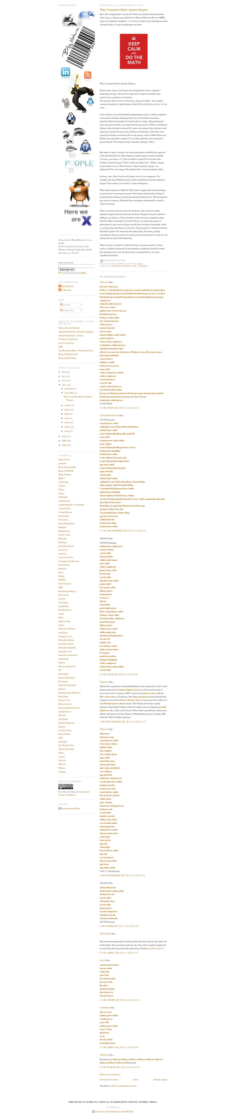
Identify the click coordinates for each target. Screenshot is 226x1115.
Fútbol (61, 576)
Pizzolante (63, 681)
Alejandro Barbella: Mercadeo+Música (75, 331)
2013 (64, 376)
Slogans (142, 266)
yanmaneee (105, 1007)
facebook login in (156, 948)
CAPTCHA (63, 482)
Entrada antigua (160, 1079)
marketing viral (65, 636)
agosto (68, 409)
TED (60, 346)
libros (61, 617)
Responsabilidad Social (69, 707)
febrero (68, 426)
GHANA (62, 579)
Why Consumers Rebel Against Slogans (124, 10)
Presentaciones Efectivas (69, 692)
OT (59, 670)
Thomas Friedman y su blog (70, 335)
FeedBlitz (82, 272)
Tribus (61, 752)
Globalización (64, 583)
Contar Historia (65, 512)
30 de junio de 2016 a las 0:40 (119, 674)
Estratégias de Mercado (68, 561)
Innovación (63, 594)
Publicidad (63, 696)
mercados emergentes (67, 654)
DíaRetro (62, 527)
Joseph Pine (63, 606)
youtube (62, 771)
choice (61, 493)
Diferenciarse (64, 530)
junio (67, 413)
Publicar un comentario (110, 1074)
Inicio (135, 1079)
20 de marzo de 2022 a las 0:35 (120, 1067)
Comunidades (64, 508)
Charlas (61, 485)
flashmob (62, 568)
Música (61, 662)
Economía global (66, 546)
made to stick (64, 621)
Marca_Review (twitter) (69, 327)
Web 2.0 (62, 764)
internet (61, 598)
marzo (67, 422)
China (61, 489)
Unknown (104, 282)
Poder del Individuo (67, 685)
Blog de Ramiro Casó (68, 354)
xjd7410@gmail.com (109, 415)
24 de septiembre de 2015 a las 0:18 (123, 530)
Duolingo (62, 542)
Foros (60, 572)
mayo (67, 418)
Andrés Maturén (66, 286)
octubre (68, 405)
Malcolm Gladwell (66, 628)
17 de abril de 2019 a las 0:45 (119, 1047)
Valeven (62, 760)
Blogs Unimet (64, 474)
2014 (64, 371)
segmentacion (64, 711)
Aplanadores (64, 459)
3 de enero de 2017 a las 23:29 (119, 926)
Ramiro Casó (64, 700)
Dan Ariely (63, 519)
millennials (63, 658)
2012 (64, 380)
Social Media (64, 733)
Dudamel (62, 538)
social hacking (64, 730)
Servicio (62, 715)
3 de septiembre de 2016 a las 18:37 (123, 721)
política (61, 688)
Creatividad (63, 515)
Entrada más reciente (109, 1079)
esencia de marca (121, 266)
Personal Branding (66, 677)
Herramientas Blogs (67, 591)
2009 (64, 440)
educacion (63, 549)
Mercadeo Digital (66, 639)
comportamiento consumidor (71, 504)
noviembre (70, 392)
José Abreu (63, 602)
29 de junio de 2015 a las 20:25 (119, 407)
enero (67, 430)
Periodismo (63, 673)
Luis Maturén (65, 289)
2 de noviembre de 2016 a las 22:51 (122, 875)
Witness (62, 767)
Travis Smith (105, 933)
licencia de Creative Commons (73, 793)
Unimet (61, 756)
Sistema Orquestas (66, 722)
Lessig (61, 613)
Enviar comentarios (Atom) (124, 1085)
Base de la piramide (67, 467)
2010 (64, 436)
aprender (62, 463)
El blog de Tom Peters (68, 339)
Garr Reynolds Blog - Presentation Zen (75, 350)
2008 (64, 445)
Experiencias (64, 564)
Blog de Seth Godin (67, 357)
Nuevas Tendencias (67, 666)
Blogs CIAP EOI (65, 470)
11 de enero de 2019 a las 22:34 (120, 999)
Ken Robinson (64, 609)
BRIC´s (61, 478)
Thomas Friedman (66, 749)
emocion (62, 553)
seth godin (63, 718)
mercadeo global (65, 643)
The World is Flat (66, 745)
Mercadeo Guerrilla (67, 647)
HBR (134, 266)
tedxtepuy (63, 741)
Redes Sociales (65, 703)
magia (61, 624)
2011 (64, 384)
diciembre (69, 388)
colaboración (64, 500)
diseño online (64, 534)
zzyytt (102, 960)
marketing (63, 632)
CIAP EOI (62, 497)
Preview (62, 272)
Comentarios (68, 310)
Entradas (66, 304)
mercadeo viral (65, 651)
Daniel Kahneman (66, 523)
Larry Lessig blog (66, 342)
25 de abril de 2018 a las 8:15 (119, 952)
